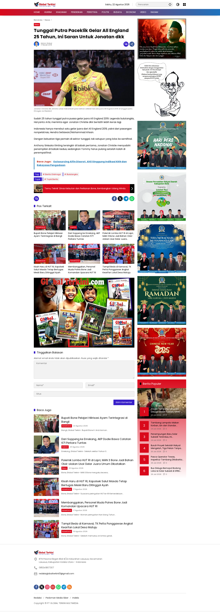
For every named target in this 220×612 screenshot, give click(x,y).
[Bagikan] (131, 44)
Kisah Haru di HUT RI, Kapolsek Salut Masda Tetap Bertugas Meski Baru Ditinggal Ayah (49, 269)
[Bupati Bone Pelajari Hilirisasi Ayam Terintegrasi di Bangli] (50, 220)
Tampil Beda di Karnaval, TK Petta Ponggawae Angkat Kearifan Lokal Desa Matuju (117, 269)
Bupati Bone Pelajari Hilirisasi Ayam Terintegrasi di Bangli (48, 235)
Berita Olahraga (53, 174)
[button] (170, 4)
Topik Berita (52, 179)
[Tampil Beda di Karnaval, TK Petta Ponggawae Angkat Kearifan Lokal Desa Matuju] (118, 254)
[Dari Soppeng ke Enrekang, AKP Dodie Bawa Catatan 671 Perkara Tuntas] (84, 220)
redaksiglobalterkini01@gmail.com (56, 573)
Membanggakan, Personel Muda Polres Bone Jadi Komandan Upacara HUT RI (82, 269)
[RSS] (69, 587)
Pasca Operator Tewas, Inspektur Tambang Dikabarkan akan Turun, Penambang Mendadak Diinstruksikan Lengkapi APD (167, 458)
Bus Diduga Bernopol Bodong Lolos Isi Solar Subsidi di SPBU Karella (166, 470)
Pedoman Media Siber (57, 597)
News (37, 24)
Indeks (75, 597)
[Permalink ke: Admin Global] (37, 44)
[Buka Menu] (184, 4)
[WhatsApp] (131, 198)
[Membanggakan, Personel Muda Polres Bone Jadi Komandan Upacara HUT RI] (84, 254)
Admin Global (46, 43)
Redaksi (38, 597)
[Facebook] (114, 198)
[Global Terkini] (45, 4)
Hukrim (73, 227)
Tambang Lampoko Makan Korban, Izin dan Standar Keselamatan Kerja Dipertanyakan (165, 424)
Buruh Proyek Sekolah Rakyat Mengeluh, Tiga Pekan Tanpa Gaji (166, 447)
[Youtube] (52, 587)
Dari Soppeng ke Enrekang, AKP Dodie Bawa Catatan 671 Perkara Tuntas (84, 236)
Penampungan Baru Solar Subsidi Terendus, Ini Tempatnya (164, 436)
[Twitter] (120, 198)
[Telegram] (126, 198)
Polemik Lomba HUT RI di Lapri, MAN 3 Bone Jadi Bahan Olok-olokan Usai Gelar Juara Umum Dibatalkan (118, 236)
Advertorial (40, 227)
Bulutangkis (72, 174)
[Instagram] (47, 587)
